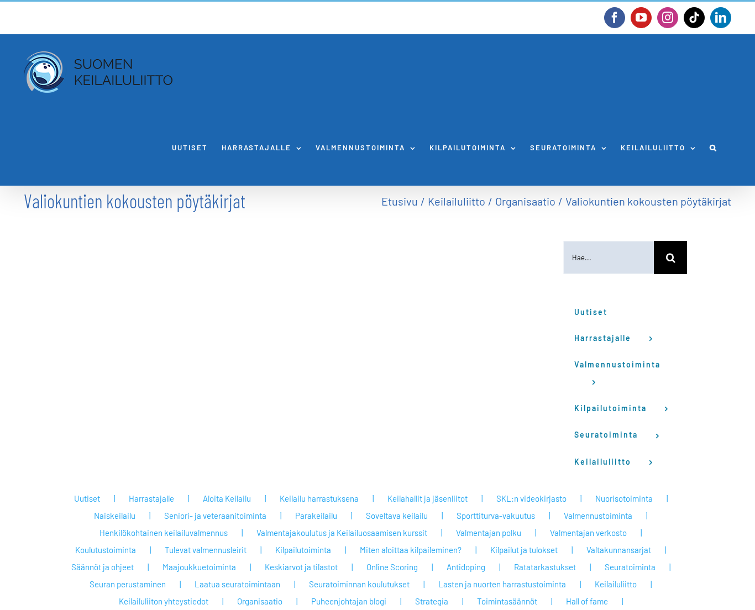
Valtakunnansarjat (618, 550)
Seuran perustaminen (128, 584)
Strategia (431, 601)
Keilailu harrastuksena (319, 498)
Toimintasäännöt (507, 601)
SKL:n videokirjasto (531, 498)
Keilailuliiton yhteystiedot (163, 601)
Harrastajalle (151, 498)
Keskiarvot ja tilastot (301, 567)
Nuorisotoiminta (624, 498)
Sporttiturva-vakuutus (496, 515)
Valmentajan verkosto (588, 533)
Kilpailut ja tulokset (524, 550)
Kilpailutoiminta (303, 550)
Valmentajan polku (488, 533)
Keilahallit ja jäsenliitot (427, 498)
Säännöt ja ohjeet (102, 567)
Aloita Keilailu (227, 498)
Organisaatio (259, 601)
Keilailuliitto (616, 584)
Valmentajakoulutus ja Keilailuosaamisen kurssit (341, 533)
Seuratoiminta (630, 567)
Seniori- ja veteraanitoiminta (215, 515)
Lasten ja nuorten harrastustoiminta (502, 584)
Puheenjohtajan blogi (348, 601)
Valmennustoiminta (598, 515)
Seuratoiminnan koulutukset (359, 584)
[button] (713, 148)
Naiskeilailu (114, 515)
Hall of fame (587, 601)
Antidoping (466, 567)
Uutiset (87, 498)
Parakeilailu (316, 515)
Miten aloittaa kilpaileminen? (411, 550)
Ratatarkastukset (545, 567)
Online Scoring (392, 567)
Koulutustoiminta (105, 550)
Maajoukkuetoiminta (199, 567)
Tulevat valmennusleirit (206, 550)
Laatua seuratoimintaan (237, 584)
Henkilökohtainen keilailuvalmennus (163, 533)
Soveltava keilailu (397, 515)
